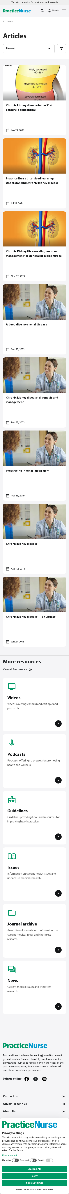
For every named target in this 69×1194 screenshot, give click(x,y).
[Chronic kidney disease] (34, 539)
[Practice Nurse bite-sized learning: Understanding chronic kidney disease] (34, 173)
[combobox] (29, 48)
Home (10, 21)
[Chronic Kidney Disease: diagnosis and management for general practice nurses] (34, 246)
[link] (26, 1079)
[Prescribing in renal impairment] (34, 466)
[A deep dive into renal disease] (34, 319)
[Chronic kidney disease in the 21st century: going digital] (34, 100)
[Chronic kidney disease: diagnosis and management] (34, 392)
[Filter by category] (61, 48)
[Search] (42, 11)
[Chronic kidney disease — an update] (34, 612)
